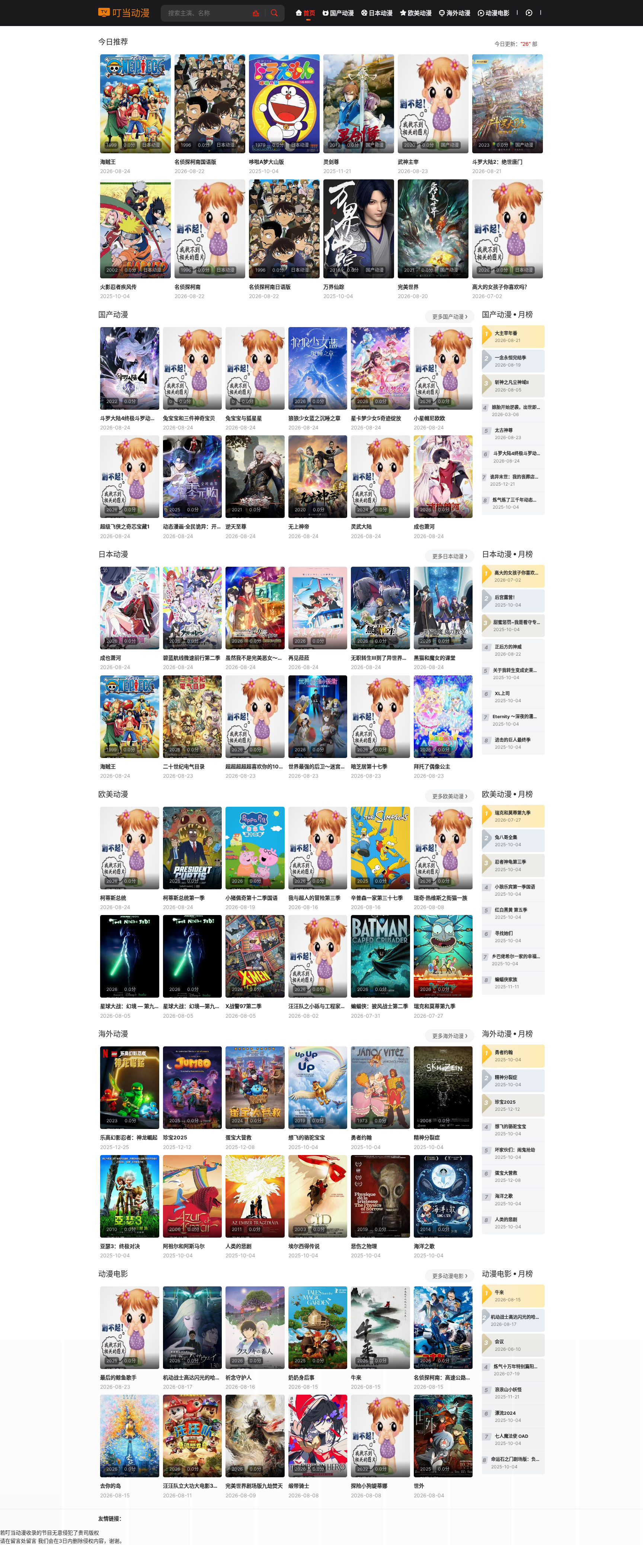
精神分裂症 (427, 1137)
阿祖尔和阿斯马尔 (184, 1246)
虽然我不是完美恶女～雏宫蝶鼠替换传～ (255, 658)
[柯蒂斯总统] (129, 848)
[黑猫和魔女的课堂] (443, 608)
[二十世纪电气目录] (192, 716)
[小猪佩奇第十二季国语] (255, 848)
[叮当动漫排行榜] (260, 13)
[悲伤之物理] (380, 1196)
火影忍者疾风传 (118, 287)
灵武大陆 (361, 526)
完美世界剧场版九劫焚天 (254, 1485)
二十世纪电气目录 (184, 766)
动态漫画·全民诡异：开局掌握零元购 (192, 526)
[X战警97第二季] (255, 956)
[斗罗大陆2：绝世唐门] (507, 103)
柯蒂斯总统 (113, 898)
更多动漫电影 (448, 1276)
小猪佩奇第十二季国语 (251, 898)
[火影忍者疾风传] (135, 228)
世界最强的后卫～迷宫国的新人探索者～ (318, 766)
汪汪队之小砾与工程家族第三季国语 (318, 1006)
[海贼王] (135, 103)
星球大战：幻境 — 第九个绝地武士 (129, 1006)
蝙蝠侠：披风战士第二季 (379, 1006)
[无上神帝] (318, 476)
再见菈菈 (298, 658)
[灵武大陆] (380, 476)
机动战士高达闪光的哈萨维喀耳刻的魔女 (192, 1377)
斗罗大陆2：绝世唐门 (497, 162)
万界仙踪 (333, 287)
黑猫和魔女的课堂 (434, 658)
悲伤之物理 (364, 1246)
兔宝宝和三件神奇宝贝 (189, 418)
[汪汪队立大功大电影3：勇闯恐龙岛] (192, 1436)
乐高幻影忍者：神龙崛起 (128, 1137)
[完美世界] (433, 228)
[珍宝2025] (192, 1087)
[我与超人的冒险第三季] (318, 848)
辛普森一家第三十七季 (377, 898)
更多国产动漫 (448, 316)
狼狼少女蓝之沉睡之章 (314, 418)
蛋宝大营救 (238, 1137)
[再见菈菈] (318, 608)
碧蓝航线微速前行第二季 (191, 658)
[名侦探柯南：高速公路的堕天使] (443, 1327)
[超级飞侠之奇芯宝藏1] (129, 476)
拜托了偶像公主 (432, 766)
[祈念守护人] (255, 1327)
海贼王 (108, 162)
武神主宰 (408, 162)
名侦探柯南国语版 (195, 162)
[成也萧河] (443, 476)
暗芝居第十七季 (369, 766)
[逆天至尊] (255, 476)
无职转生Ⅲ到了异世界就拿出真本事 (380, 658)
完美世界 (408, 287)
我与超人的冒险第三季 (314, 898)
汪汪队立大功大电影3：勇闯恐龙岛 (192, 1485)
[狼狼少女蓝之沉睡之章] (318, 368)
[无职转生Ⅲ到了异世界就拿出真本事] (380, 608)
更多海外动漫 (448, 1036)
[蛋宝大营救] (255, 1087)
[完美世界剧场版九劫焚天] (255, 1436)
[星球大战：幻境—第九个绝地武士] (192, 956)
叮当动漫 (130, 13)
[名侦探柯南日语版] (284, 228)
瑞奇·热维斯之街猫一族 (440, 898)
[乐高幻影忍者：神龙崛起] (129, 1087)
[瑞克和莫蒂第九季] (443, 956)
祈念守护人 (238, 1377)
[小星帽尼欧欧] (443, 368)
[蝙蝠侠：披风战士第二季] (380, 956)
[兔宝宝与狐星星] (255, 368)
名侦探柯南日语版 (270, 287)
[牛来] (380, 1327)
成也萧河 (424, 526)
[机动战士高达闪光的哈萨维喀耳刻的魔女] (192, 1327)
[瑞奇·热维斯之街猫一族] (443, 848)
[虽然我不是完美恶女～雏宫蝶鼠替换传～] (255, 608)
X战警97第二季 (243, 1006)
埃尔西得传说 (304, 1246)
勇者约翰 (361, 1137)
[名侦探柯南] (210, 228)
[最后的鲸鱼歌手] (129, 1327)
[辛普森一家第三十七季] (380, 848)
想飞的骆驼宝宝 (306, 1137)
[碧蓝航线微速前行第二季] (192, 608)
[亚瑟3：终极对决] (129, 1196)
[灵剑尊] (358, 103)
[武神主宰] (433, 103)
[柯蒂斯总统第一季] (192, 848)
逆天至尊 (235, 526)
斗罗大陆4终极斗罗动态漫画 (129, 418)
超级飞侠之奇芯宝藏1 (125, 526)
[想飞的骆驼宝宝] (318, 1087)
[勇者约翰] (380, 1087)
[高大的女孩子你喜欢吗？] (507, 228)
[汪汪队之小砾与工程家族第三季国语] (318, 956)
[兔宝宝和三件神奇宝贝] (192, 368)
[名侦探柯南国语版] (210, 103)
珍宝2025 (175, 1137)
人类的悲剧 (238, 1246)
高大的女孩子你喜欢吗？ (501, 287)
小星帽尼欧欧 (429, 418)
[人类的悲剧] (255, 1196)
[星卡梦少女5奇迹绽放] (380, 368)
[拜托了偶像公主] (443, 716)
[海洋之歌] (443, 1196)
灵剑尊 (331, 162)
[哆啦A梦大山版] (284, 103)
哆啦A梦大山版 (266, 162)
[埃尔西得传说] (318, 1196)
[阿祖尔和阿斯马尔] (192, 1196)
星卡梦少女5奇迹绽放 (376, 418)
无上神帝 (298, 526)
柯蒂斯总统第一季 (184, 898)
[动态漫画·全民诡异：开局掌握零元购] (192, 476)
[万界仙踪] (358, 228)
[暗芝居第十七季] (380, 716)
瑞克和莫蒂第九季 (434, 1006)
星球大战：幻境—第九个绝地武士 (192, 1006)
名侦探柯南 (188, 287)
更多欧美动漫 (448, 796)
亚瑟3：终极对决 (120, 1246)
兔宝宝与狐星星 (243, 418)
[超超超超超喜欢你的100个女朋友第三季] (255, 716)
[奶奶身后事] (318, 1327)
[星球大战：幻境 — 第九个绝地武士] (129, 956)
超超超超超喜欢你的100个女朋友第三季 (255, 766)
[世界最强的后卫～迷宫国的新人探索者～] (318, 716)
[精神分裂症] (443, 1087)
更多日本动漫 (448, 556)
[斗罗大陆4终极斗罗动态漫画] (129, 368)
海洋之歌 (424, 1246)
